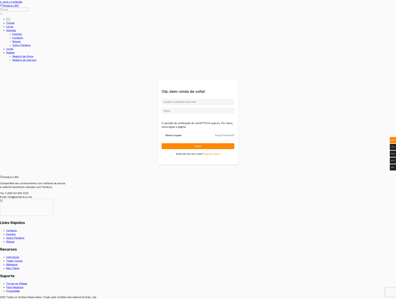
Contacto (17, 37)
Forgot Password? (224, 135)
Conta (9, 48)
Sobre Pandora (21, 45)
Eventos (17, 34)
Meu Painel (12, 268)
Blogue (16, 41)
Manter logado (174, 135)
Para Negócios (15, 287)
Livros (9, 26)
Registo (10, 52)
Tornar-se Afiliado (16, 283)
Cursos (10, 22)
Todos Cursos (14, 260)
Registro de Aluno (22, 56)
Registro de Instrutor (24, 60)
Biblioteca (11, 264)
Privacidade (13, 291)
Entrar (198, 146)
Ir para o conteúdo (11, 1)
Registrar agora (211, 154)
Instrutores (12, 257)
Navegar (11, 30)
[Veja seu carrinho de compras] (1, 66)
